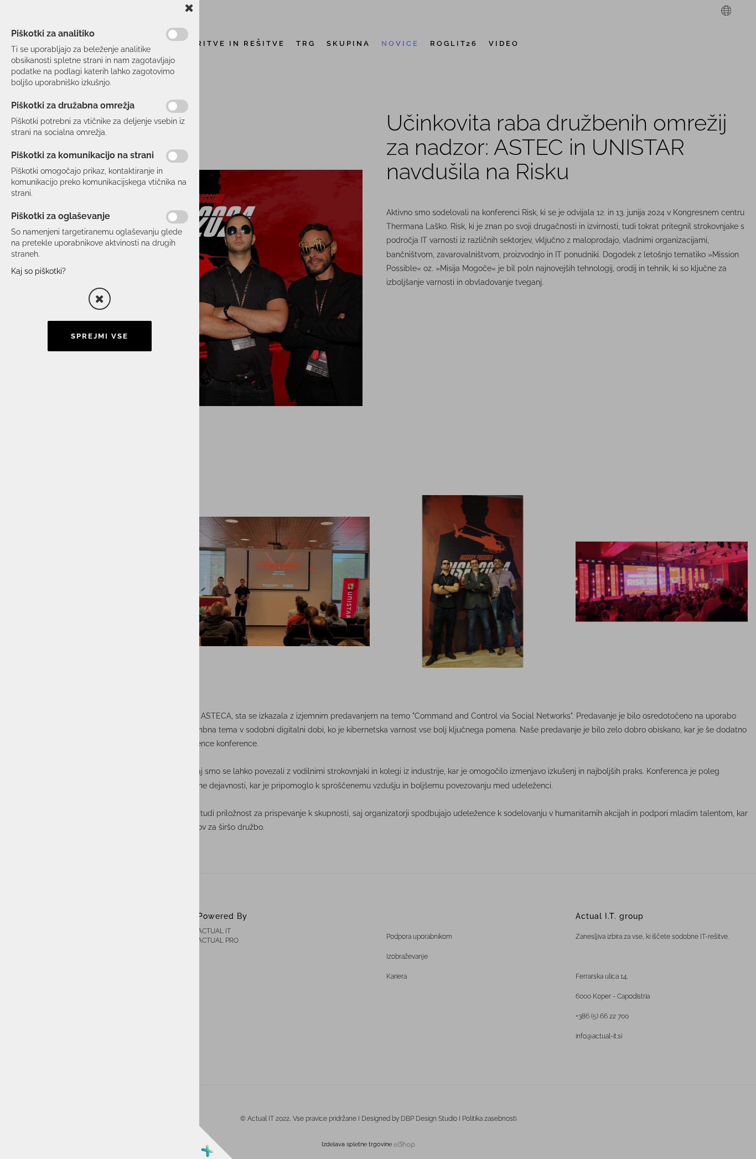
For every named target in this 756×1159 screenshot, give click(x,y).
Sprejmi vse (99, 336)
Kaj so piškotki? (38, 271)
